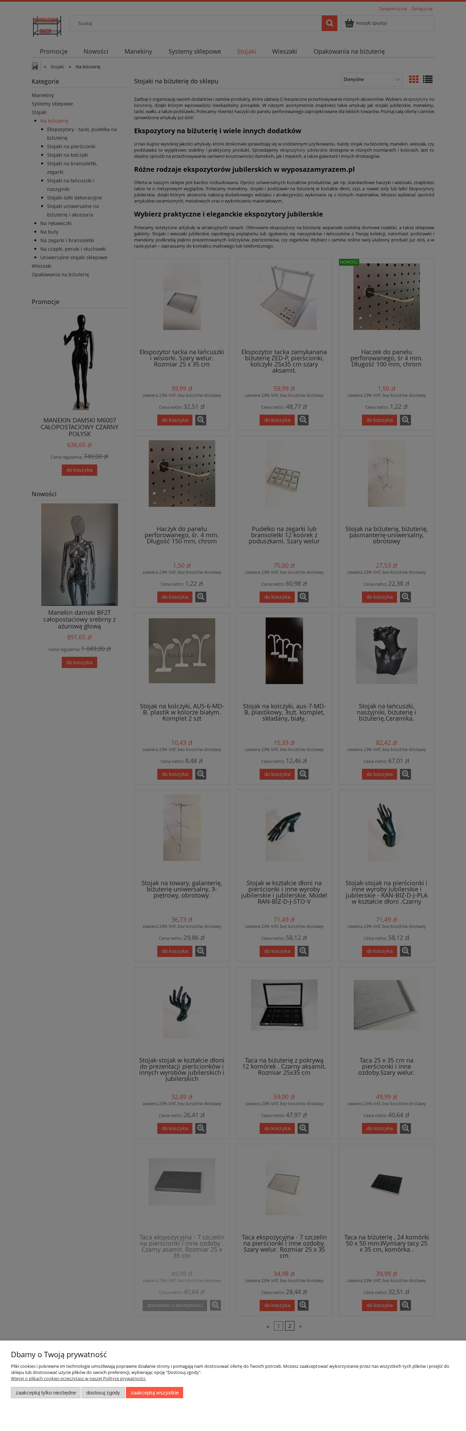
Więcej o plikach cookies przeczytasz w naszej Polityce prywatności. (78, 1378)
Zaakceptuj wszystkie (155, 1392)
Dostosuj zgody (103, 1392)
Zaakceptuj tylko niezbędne (46, 1392)
